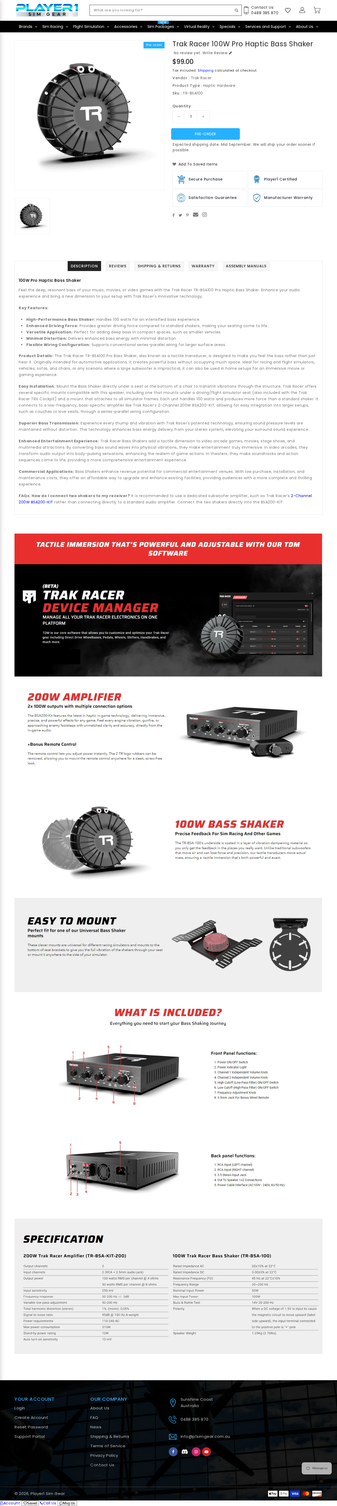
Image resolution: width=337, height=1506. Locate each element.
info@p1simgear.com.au (205, 1436)
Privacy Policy (104, 1455)
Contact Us (102, 1465)
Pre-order (205, 134)
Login (19, 1408)
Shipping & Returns (109, 1436)
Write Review (214, 53)
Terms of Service (107, 1446)
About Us (99, 1408)
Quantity (181, 106)
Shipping (206, 70)
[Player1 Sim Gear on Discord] (184, 1451)
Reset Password (31, 1427)
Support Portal (29, 1436)
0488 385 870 (195, 1419)
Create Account (31, 1417)
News (95, 1427)
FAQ (94, 1417)
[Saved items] (288, 10)
